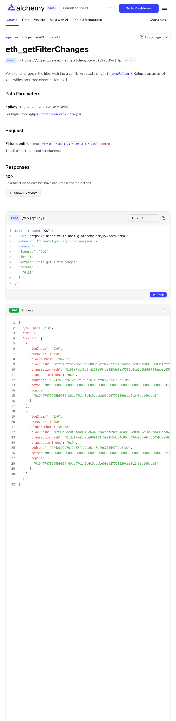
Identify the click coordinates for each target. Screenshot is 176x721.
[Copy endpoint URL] (119, 60)
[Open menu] (164, 8)
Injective (12, 37)
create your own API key (59, 114)
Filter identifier (18, 143)
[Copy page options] (166, 37)
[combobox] (59, 60)
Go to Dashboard (139, 8)
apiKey (11, 107)
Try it (160, 295)
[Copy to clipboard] (163, 218)
